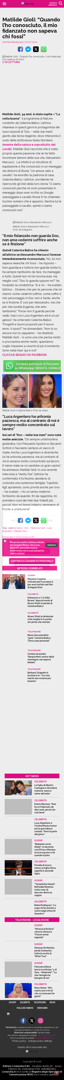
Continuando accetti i (31, 542)
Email (10, 528)
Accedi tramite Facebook (33, 564)
